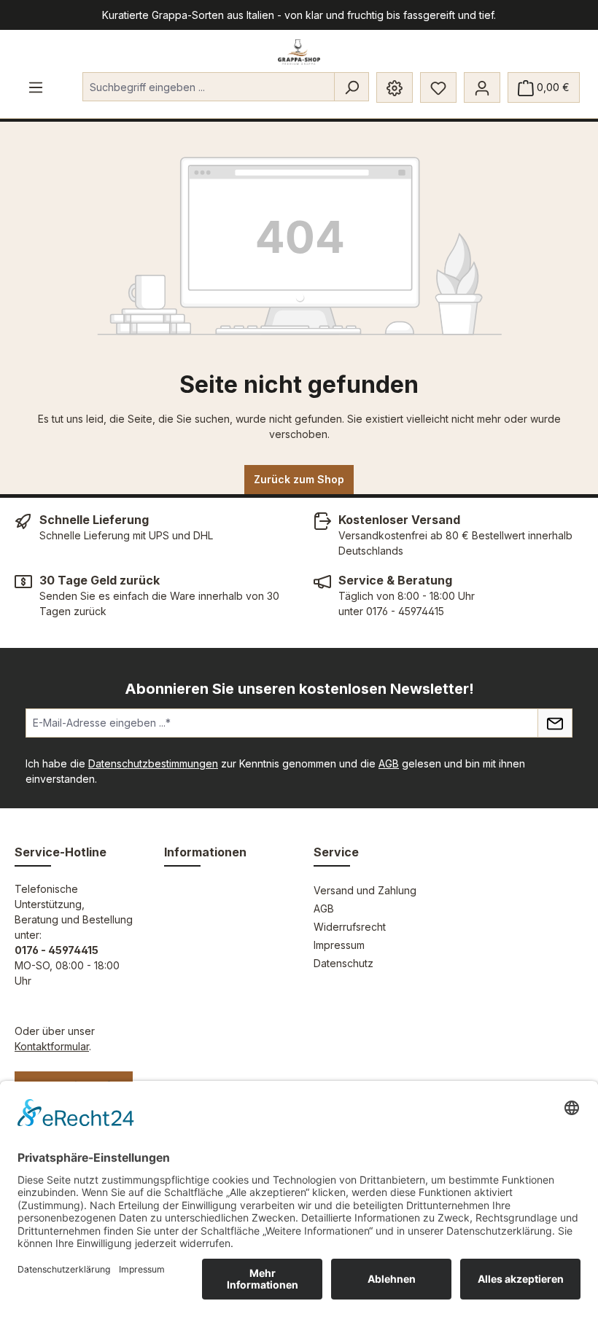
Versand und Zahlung (365, 890)
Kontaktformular (52, 1046)
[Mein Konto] (482, 87)
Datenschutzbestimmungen (153, 763)
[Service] (394, 87)
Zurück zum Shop (299, 479)
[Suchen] (351, 86)
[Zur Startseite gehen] (299, 52)
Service (336, 852)
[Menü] (35, 86)
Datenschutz (343, 963)
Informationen (205, 852)
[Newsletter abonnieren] (554, 723)
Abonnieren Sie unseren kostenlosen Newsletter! (299, 688)
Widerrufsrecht (350, 927)
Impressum (339, 945)
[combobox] (208, 86)
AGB (388, 763)
